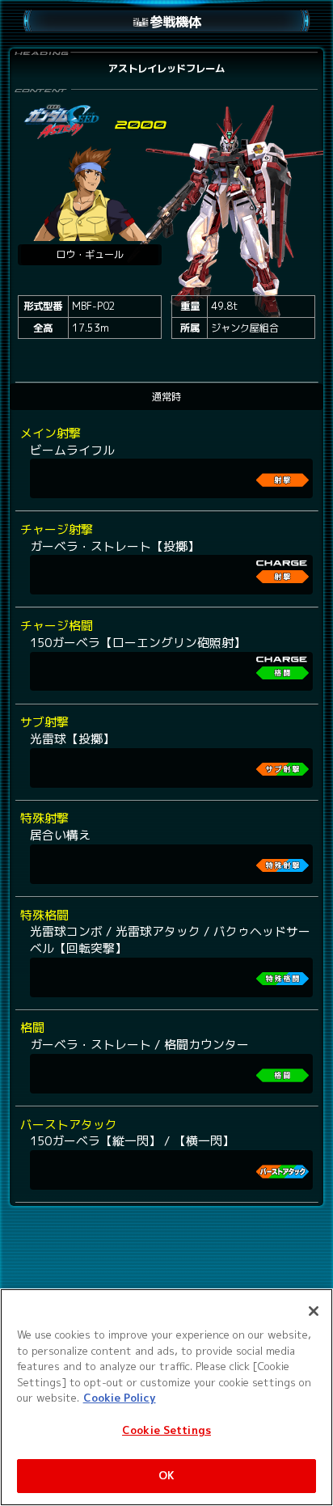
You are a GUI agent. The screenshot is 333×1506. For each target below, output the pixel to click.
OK (166, 1475)
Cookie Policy (119, 1397)
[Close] (313, 1311)
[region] (166, 1397)
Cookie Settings (166, 1430)
